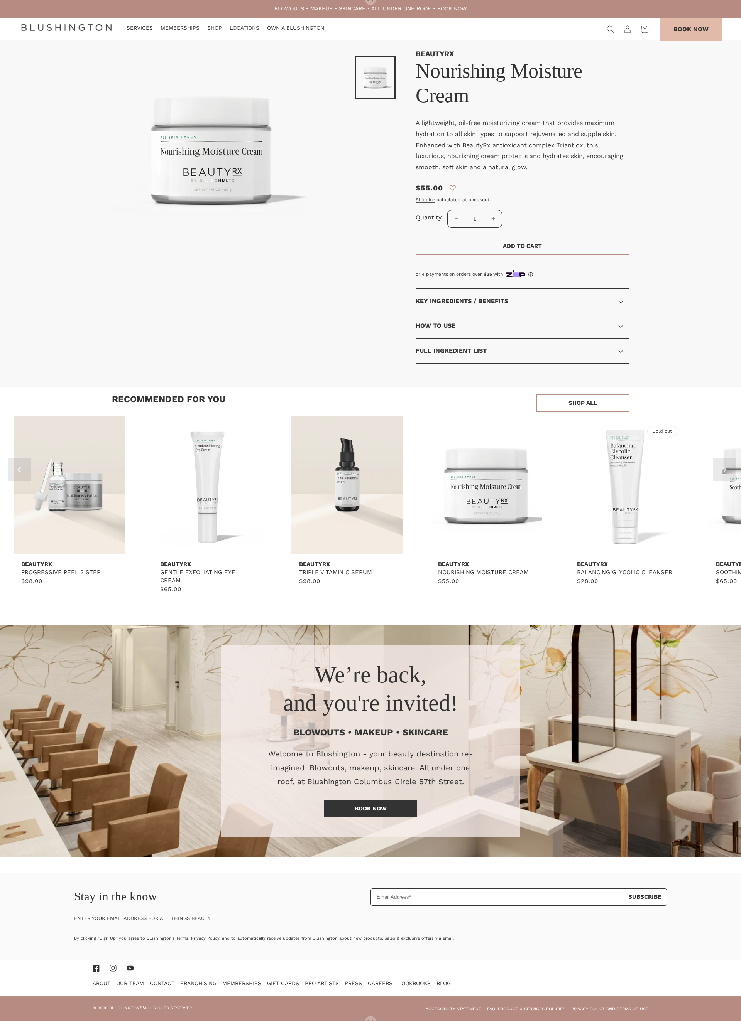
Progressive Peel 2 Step (60, 572)
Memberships (241, 983)
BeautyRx (435, 53)
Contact (162, 983)
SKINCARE (352, 8)
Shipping (425, 199)
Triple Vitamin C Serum (335, 572)
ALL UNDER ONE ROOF (401, 8)
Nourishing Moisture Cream (483, 572)
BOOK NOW (452, 8)
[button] (610, 29)
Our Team (130, 983)
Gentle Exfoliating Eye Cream (197, 576)
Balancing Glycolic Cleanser (624, 572)
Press (353, 983)
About (101, 983)
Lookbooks (414, 983)
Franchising (198, 983)
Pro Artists (322, 983)
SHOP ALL (582, 402)
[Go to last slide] (19, 469)
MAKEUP (321, 8)
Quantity (429, 217)
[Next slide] (724, 469)
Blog (443, 983)
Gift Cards (283, 983)
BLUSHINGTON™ (126, 1008)
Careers (380, 983)
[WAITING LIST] (625, 546)
